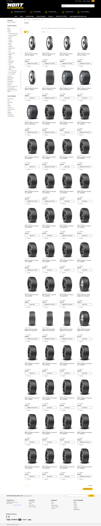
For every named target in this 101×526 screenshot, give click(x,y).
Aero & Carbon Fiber (13, 35)
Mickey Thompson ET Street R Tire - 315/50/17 (49, 261)
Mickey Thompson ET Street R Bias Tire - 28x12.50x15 (31, 123)
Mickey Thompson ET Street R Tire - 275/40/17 (49, 157)
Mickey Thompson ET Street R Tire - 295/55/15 (49, 192)
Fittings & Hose (12, 48)
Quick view (32, 50)
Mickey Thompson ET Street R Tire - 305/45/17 (31, 226)
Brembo (9, 105)
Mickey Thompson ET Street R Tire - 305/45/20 (66, 226)
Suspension (11, 62)
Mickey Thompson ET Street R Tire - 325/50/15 (49, 295)
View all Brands (10, 116)
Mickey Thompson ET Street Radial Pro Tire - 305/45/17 (31, 330)
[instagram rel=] (9, 517)
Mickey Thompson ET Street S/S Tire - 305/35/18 (32, 467)
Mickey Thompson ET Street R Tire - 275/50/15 (66, 157)
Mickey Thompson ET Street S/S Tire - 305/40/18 (84, 467)
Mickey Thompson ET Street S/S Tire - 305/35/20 (67, 467)
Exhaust (10, 44)
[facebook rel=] (6, 517)
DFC (8, 100)
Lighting (10, 54)
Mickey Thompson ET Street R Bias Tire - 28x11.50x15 (66, 89)
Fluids (10, 49)
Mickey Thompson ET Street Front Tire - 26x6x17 (48, 54)
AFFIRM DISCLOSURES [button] (17, 505)
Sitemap (17, 524)
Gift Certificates (32, 502)
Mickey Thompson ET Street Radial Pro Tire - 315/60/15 (83, 330)
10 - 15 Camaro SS (12, 72)
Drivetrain (11, 41)
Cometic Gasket (11, 109)
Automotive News (30, 16)
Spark (10, 59)
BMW (8, 28)
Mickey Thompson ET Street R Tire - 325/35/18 (31, 295)
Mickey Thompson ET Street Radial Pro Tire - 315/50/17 (66, 330)
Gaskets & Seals (12, 53)
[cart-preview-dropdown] (92, 1)
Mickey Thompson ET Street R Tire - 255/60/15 (31, 157)
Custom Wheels (10, 88)
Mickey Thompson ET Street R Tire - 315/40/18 (31, 261)
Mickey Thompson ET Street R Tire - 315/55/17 (66, 261)
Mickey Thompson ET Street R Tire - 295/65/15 (66, 192)
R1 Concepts (10, 98)
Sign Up (88, 1)
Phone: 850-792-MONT (61, 16)
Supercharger (11, 61)
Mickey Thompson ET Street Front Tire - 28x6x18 (31, 89)
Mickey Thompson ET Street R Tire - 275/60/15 (84, 157)
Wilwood (9, 112)
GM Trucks (9, 79)
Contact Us (50, 16)
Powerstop (10, 102)
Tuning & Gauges (12, 67)
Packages (10, 57)
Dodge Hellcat (10, 77)
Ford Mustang (10, 81)
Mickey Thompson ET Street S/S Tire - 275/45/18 (49, 398)
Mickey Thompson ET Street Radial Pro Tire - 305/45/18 (48, 330)
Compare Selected (88, 488)
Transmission (11, 66)
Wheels (10, 69)
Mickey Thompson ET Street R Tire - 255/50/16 (84, 123)
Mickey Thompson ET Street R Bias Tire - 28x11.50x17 (84, 89)
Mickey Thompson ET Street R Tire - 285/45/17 (31, 192)
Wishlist (30, 503)
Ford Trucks (10, 82)
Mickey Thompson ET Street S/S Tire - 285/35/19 (32, 433)
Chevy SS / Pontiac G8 (12, 86)
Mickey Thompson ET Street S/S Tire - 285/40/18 (49, 433)
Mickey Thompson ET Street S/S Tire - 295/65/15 (84, 433)
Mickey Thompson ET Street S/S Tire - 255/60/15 (67, 364)
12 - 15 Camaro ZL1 (13, 70)
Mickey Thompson (28, 52)
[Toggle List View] (28, 32)
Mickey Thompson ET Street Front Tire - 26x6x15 (31, 54)
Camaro (9, 31)
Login (84, 1)
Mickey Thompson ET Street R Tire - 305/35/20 (84, 192)
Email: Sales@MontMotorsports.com (78, 16)
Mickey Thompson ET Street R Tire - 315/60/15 (84, 261)
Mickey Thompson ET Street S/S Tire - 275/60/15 (84, 398)
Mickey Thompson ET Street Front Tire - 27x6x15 (66, 54)
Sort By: (43, 32)
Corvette (9, 76)
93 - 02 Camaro (12, 74)
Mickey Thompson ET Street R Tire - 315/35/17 (84, 226)
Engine (10, 43)
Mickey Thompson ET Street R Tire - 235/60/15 (49, 123)
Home (15, 16)
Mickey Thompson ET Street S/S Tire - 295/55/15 (67, 433)
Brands (21, 16)
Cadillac (9, 30)
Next (90, 485)
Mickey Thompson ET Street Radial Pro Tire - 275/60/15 (83, 295)
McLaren (9, 84)
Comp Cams (10, 114)
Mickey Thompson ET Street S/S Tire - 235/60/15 (32, 364)
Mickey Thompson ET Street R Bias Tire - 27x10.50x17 (49, 89)
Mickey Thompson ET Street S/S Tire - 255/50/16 (49, 364)
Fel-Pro (9, 110)
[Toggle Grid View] (25, 32)
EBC (8, 104)
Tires (10, 64)
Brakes (10, 38)
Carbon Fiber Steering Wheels (12, 90)
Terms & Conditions (41, 16)
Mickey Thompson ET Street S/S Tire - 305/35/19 (49, 467)
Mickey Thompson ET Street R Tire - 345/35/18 (66, 295)
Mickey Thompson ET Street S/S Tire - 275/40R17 (32, 398)
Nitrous (10, 56)
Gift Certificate (78, 1)
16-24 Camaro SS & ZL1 (13, 33)
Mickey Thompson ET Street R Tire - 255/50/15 (66, 123)
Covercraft (10, 107)
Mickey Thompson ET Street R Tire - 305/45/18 (49, 226)
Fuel (9, 51)
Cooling (10, 40)
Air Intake (10, 36)
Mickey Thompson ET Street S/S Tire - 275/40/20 (84, 364)
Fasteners (10, 46)
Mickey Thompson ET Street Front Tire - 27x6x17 (83, 54)
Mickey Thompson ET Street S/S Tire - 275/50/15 (67, 398)
